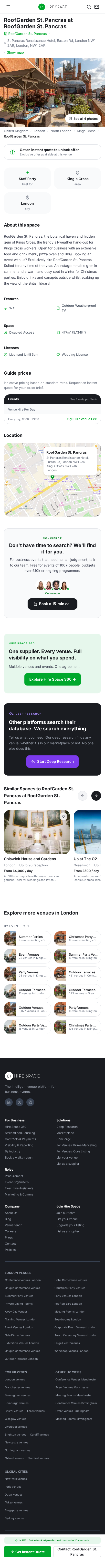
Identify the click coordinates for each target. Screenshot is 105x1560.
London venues (15, 1379)
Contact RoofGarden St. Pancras (77, 1551)
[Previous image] (10, 832)
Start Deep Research (55, 761)
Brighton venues (15, 1434)
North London (61, 131)
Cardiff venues (39, 1434)
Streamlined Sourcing (20, 1133)
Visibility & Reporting (19, 1145)
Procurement (14, 1176)
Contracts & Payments (20, 1139)
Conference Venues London (23, 1280)
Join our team (65, 1213)
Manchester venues (17, 1387)
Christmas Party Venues (69, 1288)
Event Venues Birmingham (72, 1411)
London (39, 131)
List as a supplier (67, 1163)
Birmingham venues (18, 1395)
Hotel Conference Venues (70, 1280)
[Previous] (82, 796)
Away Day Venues (16, 1311)
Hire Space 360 (15, 1127)
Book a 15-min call (55, 603)
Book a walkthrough (18, 1157)
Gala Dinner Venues (17, 1335)
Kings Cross (86, 131)
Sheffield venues (38, 1458)
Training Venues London (20, 1319)
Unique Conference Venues (22, 1288)
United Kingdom (16, 131)
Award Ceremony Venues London (75, 1335)
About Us (11, 1213)
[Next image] (64, 832)
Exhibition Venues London (22, 1343)
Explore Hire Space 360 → (52, 679)
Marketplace (65, 1133)
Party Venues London (68, 1296)
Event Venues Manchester (72, 1387)
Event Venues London (19, 1327)
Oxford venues (14, 1458)
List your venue (67, 1157)
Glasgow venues (15, 1419)
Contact (10, 1243)
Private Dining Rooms (19, 1303)
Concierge (63, 1139)
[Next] (96, 796)
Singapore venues (16, 1510)
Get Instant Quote (30, 1552)
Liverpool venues (16, 1426)
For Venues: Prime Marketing (76, 1145)
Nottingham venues (17, 1450)
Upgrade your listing (70, 1225)
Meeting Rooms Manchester (73, 1395)
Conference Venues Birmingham (76, 1403)
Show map (15, 52)
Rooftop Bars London (68, 1303)
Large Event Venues (67, 1343)
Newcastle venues (16, 1442)
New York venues (16, 1479)
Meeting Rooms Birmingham (73, 1419)
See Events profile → (83, 399)
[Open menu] (8, 6)
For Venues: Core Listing (73, 1151)
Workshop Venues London (71, 1351)
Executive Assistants (19, 1188)
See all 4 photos (86, 119)
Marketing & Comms (19, 1194)
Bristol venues (14, 1411)
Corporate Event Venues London (75, 1327)
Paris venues (13, 1486)
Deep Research (67, 1127)
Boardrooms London (67, 1319)
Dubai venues (13, 1494)
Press (9, 1237)
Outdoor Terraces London (21, 1359)
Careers (10, 1231)
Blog (8, 1219)
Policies (10, 1250)
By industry (13, 1151)
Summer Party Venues (19, 1296)
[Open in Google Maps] (52, 480)
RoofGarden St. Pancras (27, 33)
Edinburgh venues (17, 1403)
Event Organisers (17, 1182)
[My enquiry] (96, 6)
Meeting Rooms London (69, 1311)
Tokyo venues (14, 1502)
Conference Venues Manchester (75, 1379)
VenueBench (13, 1225)
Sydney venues (14, 1518)
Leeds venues (36, 1411)
